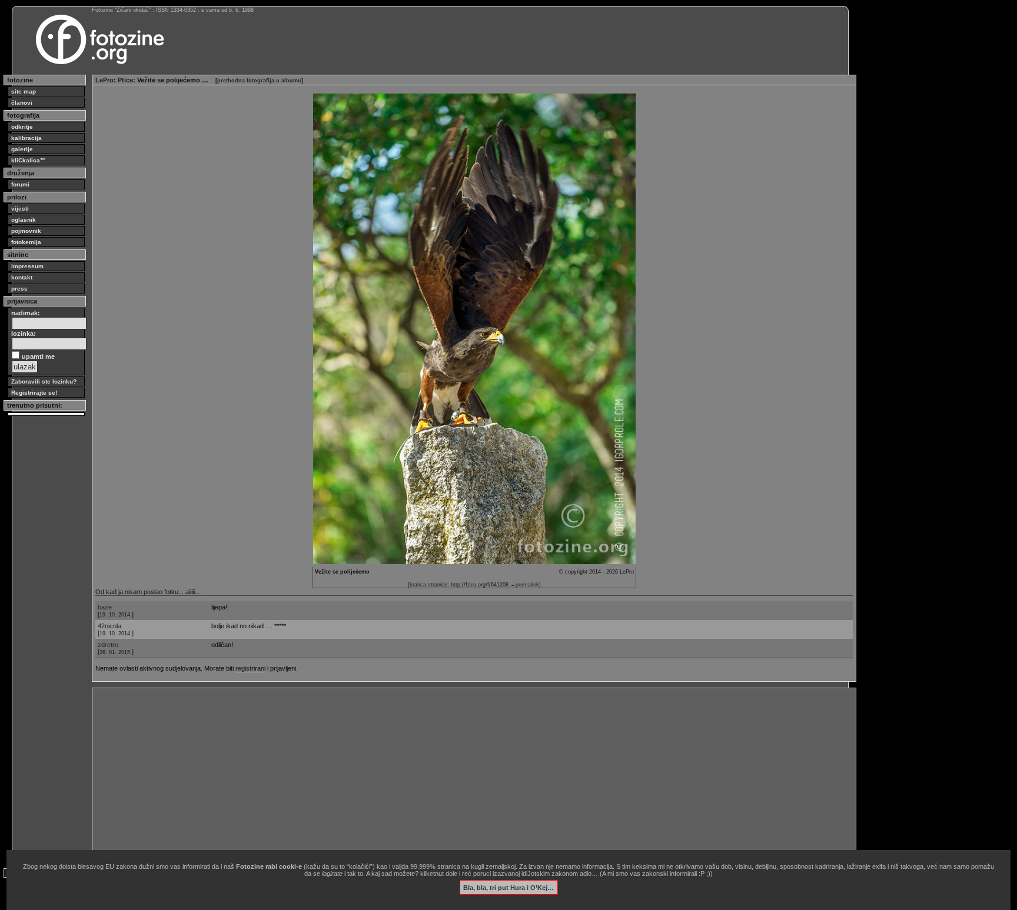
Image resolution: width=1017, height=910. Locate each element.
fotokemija (26, 242)
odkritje (22, 127)
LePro (104, 80)
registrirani (250, 668)
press (19, 288)
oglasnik (23, 219)
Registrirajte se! (34, 392)
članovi (21, 102)
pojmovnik (26, 231)
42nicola (109, 625)
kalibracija (26, 138)
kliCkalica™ (28, 160)
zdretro (108, 644)
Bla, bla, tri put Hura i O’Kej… (508, 887)
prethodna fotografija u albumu (259, 81)
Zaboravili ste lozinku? (44, 381)
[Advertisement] (448, 773)
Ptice (125, 80)
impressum (27, 266)
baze (105, 607)
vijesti (20, 208)
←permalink (524, 585)
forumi (20, 184)
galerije (22, 149)
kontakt (21, 277)
